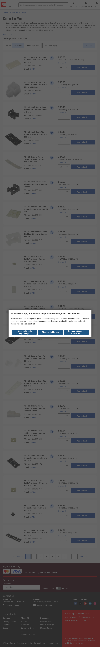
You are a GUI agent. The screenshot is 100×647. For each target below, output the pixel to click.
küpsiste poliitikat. (28, 324)
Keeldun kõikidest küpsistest (76, 332)
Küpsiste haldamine (50, 332)
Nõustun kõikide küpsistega (24, 332)
